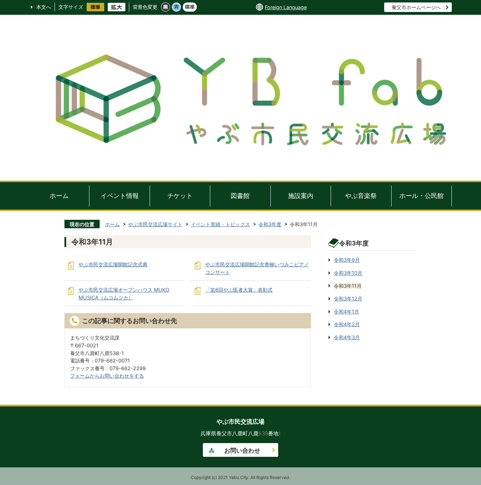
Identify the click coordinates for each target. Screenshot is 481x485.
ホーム (59, 195)
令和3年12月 (348, 298)
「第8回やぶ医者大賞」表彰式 (239, 290)
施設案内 (300, 195)
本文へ (43, 7)
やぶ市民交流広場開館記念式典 (113, 264)
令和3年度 (269, 224)
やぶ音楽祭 (361, 195)
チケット (180, 195)
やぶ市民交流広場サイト (155, 224)
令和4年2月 (347, 324)
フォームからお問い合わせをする (107, 376)
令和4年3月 (347, 337)
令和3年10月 (348, 273)
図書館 (240, 195)
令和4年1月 (346, 312)
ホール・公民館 (421, 195)
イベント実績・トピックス (220, 224)
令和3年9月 (347, 260)
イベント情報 (120, 195)
